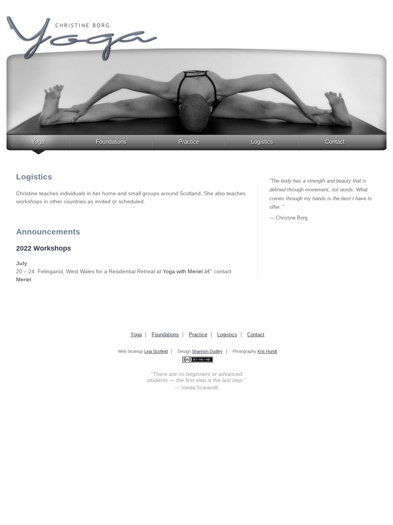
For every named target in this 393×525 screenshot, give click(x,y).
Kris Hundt (267, 351)
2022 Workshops (43, 248)
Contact (335, 141)
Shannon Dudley (207, 351)
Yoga (37, 141)
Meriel (23, 279)
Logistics (262, 141)
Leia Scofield (156, 351)
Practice (188, 141)
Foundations (111, 141)
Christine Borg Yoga (82, 38)
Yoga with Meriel (183, 271)
